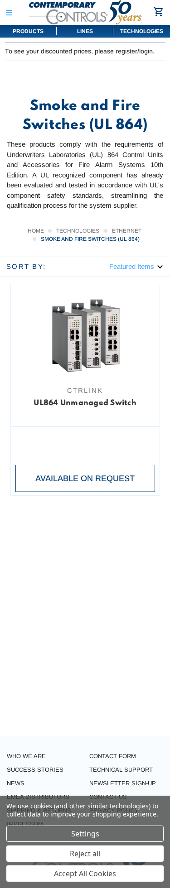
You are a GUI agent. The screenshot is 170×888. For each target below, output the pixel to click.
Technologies (141, 31)
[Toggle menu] (9, 12)
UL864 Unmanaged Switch (85, 403)
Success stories (35, 769)
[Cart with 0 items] (160, 12)
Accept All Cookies (85, 873)
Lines (85, 31)
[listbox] (136, 266)
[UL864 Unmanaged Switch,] (85, 334)
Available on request (85, 478)
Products (28, 31)
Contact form (112, 756)
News (15, 783)
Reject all (85, 854)
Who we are (26, 756)
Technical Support (121, 769)
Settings (85, 834)
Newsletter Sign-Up (122, 783)
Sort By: (26, 266)
